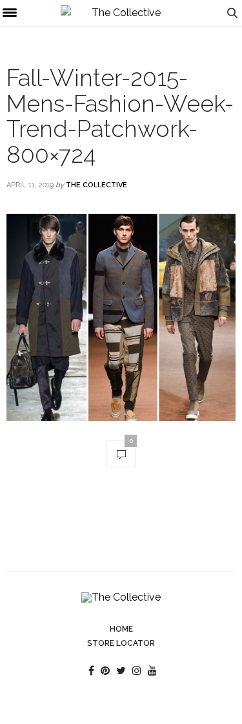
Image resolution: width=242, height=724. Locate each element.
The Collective (96, 185)
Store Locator (121, 643)
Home (121, 629)
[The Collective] (121, 13)
